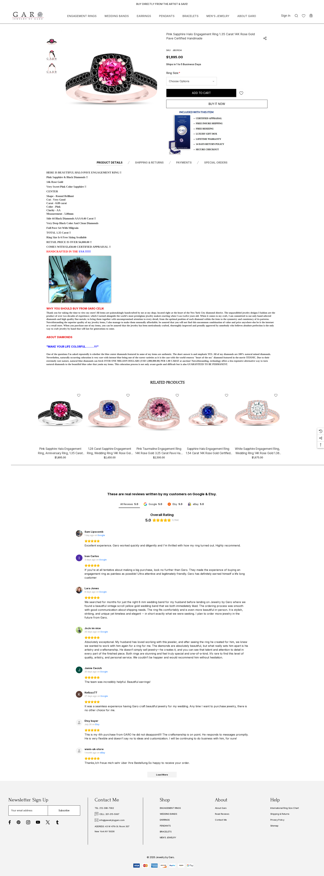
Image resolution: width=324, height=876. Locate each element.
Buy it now (217, 104)
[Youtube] (38, 822)
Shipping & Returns (149, 162)
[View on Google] (79, 533)
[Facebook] (10, 822)
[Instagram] (28, 822)
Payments (184, 162)
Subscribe (64, 810)
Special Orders (215, 162)
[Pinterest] (19, 822)
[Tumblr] (57, 822)
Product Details (110, 162)
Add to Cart (201, 93)
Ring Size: (173, 73)
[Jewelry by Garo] (28, 16)
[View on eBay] (79, 751)
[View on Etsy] (79, 722)
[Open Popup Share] (265, 38)
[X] (48, 822)
